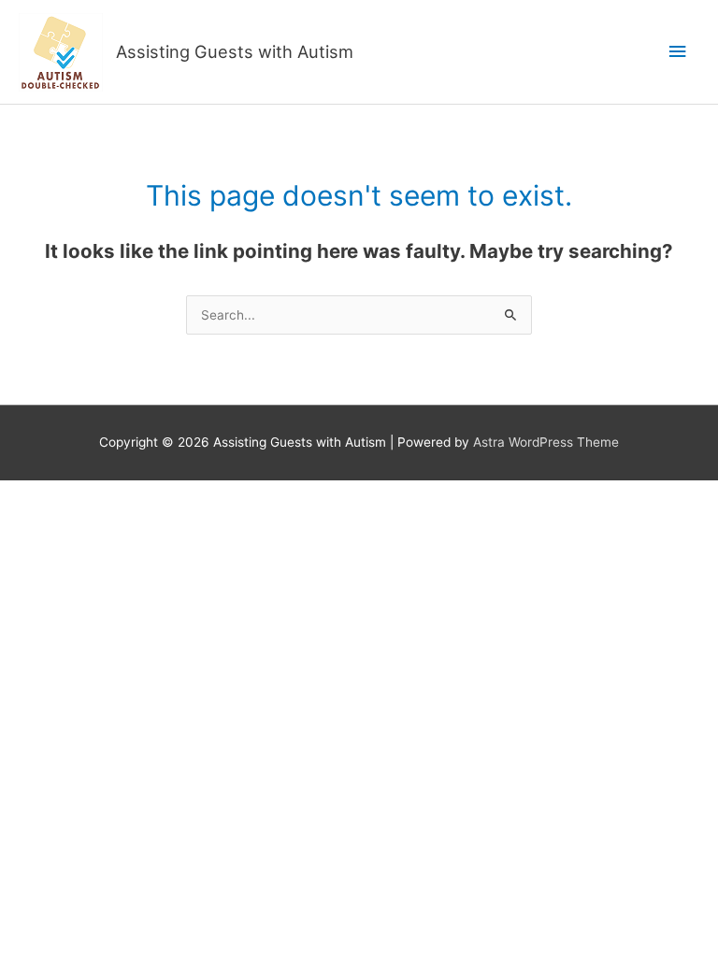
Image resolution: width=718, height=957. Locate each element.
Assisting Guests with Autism (234, 51)
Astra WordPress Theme (546, 442)
